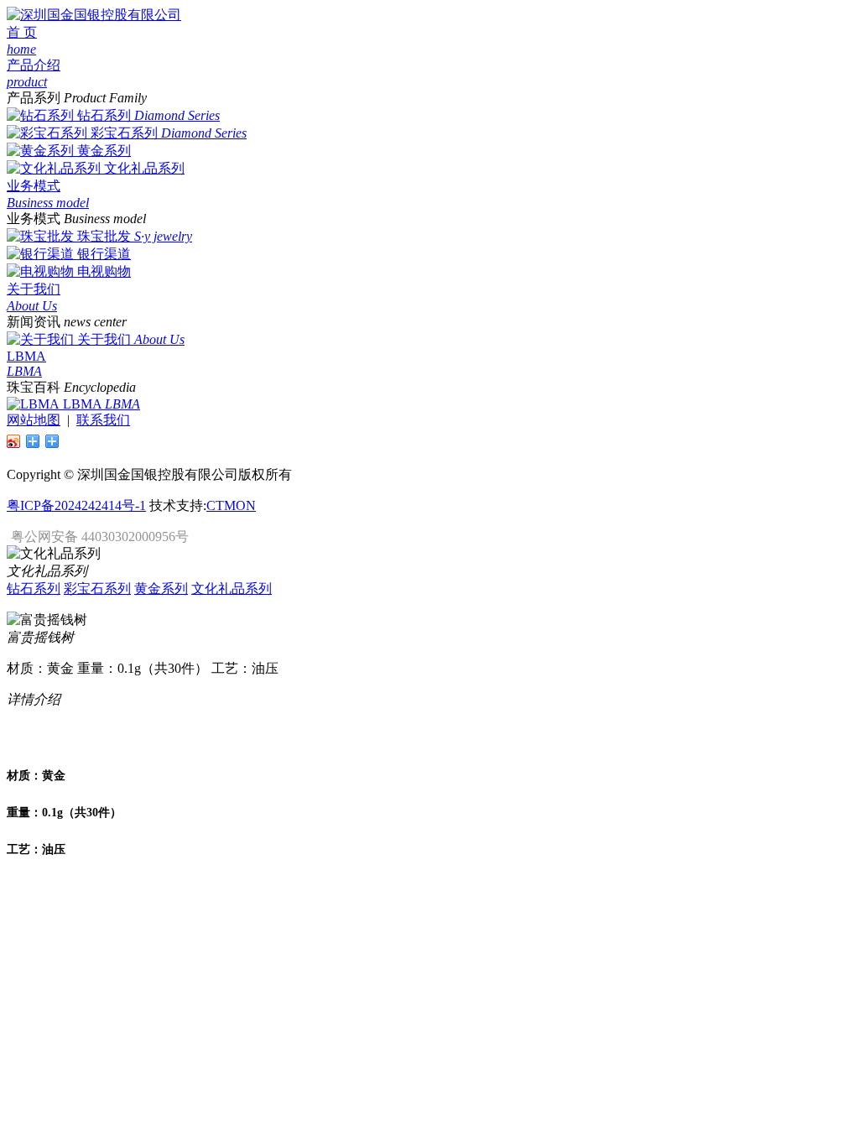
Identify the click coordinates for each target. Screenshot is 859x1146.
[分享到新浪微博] (14, 441)
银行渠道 (104, 254)
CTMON (231, 505)
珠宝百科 (33, 387)
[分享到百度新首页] (52, 441)
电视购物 (104, 271)
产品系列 (33, 98)
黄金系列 (104, 150)
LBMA (82, 404)
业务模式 (33, 218)
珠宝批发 (104, 236)
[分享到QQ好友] (33, 441)
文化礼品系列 (144, 168)
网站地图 (33, 420)
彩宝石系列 (124, 133)
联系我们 (103, 420)
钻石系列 (104, 115)
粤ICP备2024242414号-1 (76, 505)
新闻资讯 (33, 322)
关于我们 (104, 339)
